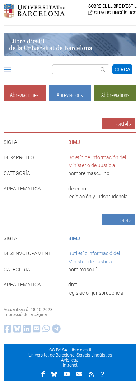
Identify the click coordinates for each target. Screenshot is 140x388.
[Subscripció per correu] (79, 374)
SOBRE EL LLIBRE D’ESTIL (112, 6)
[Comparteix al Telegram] (55, 330)
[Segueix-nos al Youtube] (67, 374)
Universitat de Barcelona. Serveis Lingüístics (70, 355)
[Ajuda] (102, 374)
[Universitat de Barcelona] (34, 16)
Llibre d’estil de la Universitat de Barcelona (50, 45)
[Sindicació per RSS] (91, 374)
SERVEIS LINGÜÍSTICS (115, 12)
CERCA (122, 69)
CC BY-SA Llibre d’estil (70, 350)
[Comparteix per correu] (35, 330)
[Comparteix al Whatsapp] (45, 330)
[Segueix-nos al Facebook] (43, 374)
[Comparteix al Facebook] (6, 330)
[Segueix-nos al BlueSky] (54, 374)
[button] (7, 70)
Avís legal (70, 360)
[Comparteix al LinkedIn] (26, 330)
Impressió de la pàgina (25, 314)
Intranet (70, 365)
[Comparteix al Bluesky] (16, 330)
